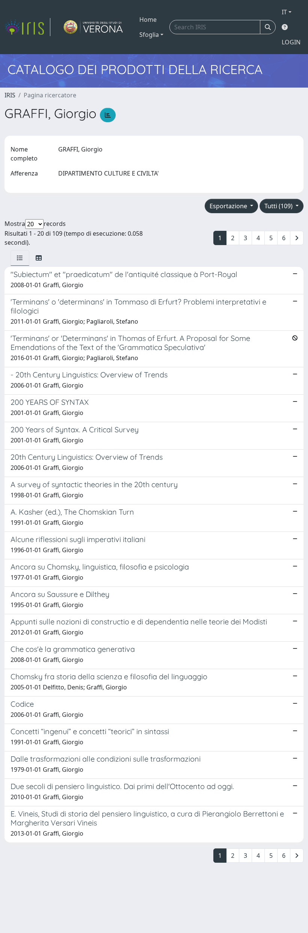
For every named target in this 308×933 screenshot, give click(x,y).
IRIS (10, 95)
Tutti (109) (279, 206)
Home (148, 19)
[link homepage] (27, 27)
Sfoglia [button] (149, 34)
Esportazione (229, 206)
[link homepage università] (93, 27)
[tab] (20, 258)
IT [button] (284, 12)
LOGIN (291, 42)
